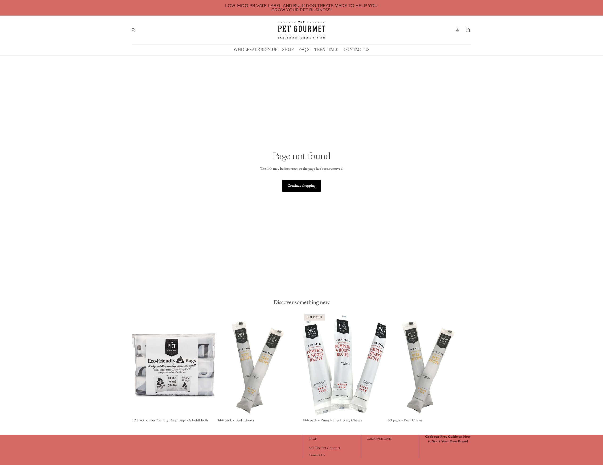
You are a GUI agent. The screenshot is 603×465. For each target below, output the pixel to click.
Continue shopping (301, 186)
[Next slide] (293, 364)
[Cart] (468, 30)
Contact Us (317, 455)
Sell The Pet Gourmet (324, 448)
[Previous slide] (224, 364)
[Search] (133, 30)
